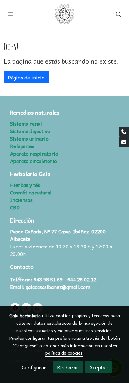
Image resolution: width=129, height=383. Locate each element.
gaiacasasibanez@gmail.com (58, 287)
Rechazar (68, 367)
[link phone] (124, 132)
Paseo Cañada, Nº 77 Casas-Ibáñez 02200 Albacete (58, 235)
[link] (64, 14)
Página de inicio (26, 77)
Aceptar (98, 367)
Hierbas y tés (25, 185)
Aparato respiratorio (34, 153)
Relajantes (22, 146)
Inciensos (21, 200)
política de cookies (64, 352)
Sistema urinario (29, 138)
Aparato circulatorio (33, 161)
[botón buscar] (118, 14)
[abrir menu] (10, 14)
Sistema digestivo (30, 131)
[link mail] (124, 142)
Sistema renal (26, 123)
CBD (15, 207)
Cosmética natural (31, 192)
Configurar (34, 367)
